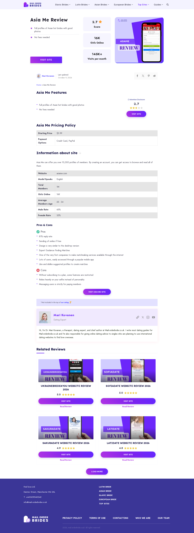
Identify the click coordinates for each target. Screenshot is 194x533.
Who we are (143, 518)
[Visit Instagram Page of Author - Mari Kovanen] (147, 317)
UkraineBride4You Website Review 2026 (66, 387)
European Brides (122, 4)
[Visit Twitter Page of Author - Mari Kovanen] (143, 317)
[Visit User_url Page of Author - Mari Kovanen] (137, 317)
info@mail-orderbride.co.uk (35, 502)
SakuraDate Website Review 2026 (65, 443)
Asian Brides (100, 4)
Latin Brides (81, 4)
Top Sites (142, 4)
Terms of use (97, 518)
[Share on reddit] (154, 76)
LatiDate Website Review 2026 (128, 443)
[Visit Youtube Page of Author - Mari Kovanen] (153, 317)
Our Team (164, 518)
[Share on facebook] (137, 76)
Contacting (120, 518)
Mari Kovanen (48, 76)
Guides (157, 4)
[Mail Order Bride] (32, 4)
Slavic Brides (61, 4)
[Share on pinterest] (149, 76)
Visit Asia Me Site (97, 292)
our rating (65, 302)
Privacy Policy (72, 518)
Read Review (66, 406)
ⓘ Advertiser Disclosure (136, 100)
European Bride (107, 499)
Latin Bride (105, 486)
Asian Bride (105, 491)
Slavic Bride (106, 495)
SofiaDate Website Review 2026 (128, 385)
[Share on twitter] (143, 76)
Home (38, 85)
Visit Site (46, 60)
